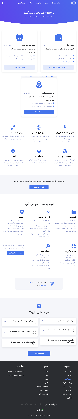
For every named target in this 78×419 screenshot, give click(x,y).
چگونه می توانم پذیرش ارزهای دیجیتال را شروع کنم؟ (61, 341)
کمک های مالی (67, 394)
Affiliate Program (42, 387)
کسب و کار (68, 371)
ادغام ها (69, 398)
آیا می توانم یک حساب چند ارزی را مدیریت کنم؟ (60, 330)
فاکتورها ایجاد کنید (67, 61)
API (47, 371)
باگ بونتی (45, 383)
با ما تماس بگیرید (43, 394)
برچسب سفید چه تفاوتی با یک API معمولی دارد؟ (22, 332)
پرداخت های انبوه (66, 383)
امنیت (46, 379)
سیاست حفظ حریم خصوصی (15, 371)
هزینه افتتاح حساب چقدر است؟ (64, 321)
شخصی (69, 375)
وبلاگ (46, 375)
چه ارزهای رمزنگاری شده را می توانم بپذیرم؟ (24, 322)
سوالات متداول (43, 390)
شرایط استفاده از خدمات (16, 375)
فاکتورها (69, 390)
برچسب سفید (67, 387)
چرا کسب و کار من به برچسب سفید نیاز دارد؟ (23, 343)
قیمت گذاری (68, 379)
